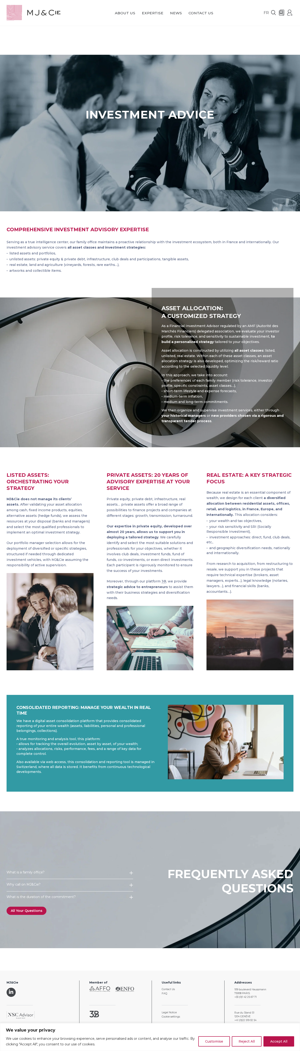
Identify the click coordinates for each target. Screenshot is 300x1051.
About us (125, 13)
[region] (150, 1037)
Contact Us (200, 13)
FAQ (164, 993)
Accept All (278, 1041)
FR (266, 13)
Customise (214, 1041)
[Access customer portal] (290, 13)
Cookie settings (171, 1016)
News (176, 13)
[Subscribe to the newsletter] (281, 13)
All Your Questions (26, 911)
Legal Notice (169, 1012)
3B (163, 581)
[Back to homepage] (33, 13)
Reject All (247, 1041)
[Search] (273, 13)
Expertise (152, 13)
